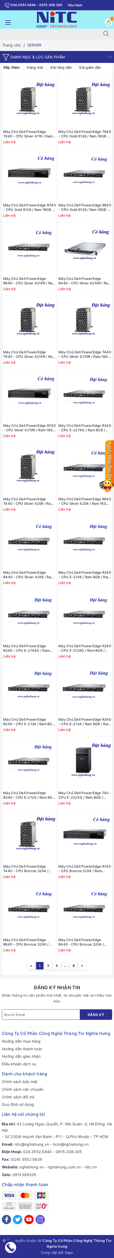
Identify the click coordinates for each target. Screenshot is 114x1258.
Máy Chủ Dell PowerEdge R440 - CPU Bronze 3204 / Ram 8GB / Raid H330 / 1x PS (82, 942)
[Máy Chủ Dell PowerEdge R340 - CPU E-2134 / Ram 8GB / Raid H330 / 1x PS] (84, 689)
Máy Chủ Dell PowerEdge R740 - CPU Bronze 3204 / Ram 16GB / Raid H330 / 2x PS (84, 868)
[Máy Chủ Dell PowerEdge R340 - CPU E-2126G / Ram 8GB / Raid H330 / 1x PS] (84, 615)
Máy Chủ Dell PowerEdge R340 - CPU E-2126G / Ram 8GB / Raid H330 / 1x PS (84, 648)
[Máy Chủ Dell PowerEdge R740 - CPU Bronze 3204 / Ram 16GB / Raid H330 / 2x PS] (84, 836)
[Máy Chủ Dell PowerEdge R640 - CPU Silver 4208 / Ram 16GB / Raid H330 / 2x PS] (84, 468)
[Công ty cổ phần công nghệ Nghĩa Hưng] (56, 19)
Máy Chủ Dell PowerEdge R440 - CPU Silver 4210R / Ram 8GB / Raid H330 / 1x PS (84, 280)
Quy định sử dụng (18, 1104)
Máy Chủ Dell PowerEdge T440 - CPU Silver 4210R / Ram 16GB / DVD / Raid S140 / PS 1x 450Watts (84, 354)
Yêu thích (75, 5)
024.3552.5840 (37, 1151)
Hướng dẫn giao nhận (21, 1056)
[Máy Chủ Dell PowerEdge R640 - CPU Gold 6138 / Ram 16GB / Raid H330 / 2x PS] (84, 175)
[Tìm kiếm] (106, 34)
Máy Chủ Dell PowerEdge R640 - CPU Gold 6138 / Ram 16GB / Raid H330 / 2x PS (84, 207)
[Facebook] (6, 1219)
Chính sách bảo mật (20, 1081)
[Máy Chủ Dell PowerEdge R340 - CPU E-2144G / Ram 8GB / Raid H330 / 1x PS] (29, 615)
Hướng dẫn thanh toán (22, 1049)
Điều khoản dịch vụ (19, 1064)
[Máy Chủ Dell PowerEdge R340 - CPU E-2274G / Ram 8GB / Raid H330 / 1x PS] (84, 395)
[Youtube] (29, 1219)
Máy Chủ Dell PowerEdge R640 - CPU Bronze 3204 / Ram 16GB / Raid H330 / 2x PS (28, 942)
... (65, 966)
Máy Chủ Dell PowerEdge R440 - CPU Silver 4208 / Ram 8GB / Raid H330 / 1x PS (28, 574)
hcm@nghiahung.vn (71, 1144)
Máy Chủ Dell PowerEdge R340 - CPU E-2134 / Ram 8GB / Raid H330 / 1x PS (84, 721)
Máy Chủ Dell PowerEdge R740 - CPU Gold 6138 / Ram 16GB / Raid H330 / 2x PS (29, 207)
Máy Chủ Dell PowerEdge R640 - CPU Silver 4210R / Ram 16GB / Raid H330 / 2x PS (29, 280)
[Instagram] (40, 1219)
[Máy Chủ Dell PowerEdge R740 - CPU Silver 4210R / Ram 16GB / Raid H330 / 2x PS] (29, 395)
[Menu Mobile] (6, 22)
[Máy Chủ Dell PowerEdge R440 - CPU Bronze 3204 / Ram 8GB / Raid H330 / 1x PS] (84, 909)
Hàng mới (35, 67)
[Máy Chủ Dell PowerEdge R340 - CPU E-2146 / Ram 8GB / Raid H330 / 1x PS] (84, 542)
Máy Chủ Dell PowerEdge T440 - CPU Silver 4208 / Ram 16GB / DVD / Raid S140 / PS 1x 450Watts (28, 501)
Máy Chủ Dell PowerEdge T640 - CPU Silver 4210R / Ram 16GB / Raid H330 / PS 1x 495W (29, 354)
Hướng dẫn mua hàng (21, 1041)
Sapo (69, 1252)
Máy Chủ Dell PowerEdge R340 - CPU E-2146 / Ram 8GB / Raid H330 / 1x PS (84, 574)
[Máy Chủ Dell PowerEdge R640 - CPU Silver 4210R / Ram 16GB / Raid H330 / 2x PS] (29, 248)
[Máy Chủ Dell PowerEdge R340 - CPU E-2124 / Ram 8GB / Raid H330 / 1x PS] (29, 762)
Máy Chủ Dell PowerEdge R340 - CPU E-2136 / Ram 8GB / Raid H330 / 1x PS (29, 721)
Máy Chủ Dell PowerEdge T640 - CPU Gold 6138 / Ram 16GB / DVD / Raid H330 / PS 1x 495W (84, 134)
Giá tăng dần (61, 67)
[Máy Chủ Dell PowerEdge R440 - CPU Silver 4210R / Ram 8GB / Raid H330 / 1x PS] (84, 248)
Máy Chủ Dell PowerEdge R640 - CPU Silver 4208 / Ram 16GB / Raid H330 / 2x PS (84, 501)
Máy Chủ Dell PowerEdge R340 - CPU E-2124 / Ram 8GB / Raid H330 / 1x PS (29, 795)
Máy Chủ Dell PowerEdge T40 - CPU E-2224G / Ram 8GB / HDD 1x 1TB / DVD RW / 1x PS (84, 795)
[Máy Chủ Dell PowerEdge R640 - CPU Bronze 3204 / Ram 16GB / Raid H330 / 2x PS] (29, 909)
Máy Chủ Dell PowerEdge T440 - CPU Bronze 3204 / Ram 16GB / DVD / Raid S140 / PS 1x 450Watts (27, 868)
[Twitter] (17, 1219)
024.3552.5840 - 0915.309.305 (36, 5)
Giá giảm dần (90, 67)
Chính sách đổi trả (18, 1097)
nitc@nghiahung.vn (32, 1144)
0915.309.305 (69, 1151)
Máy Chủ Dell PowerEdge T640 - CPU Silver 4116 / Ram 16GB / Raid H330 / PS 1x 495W (27, 134)
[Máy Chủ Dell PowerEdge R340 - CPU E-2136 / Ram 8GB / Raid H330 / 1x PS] (29, 689)
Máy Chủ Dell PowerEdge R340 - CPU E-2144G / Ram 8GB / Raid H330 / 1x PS (26, 648)
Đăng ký (96, 1014)
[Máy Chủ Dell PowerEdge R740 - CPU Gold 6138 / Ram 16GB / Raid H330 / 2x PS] (29, 175)
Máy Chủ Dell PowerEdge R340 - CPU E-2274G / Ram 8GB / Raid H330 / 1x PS (84, 427)
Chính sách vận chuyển (22, 1089)
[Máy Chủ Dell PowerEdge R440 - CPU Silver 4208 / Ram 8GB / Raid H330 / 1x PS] (29, 542)
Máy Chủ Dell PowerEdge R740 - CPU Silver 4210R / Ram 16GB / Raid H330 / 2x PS (29, 427)
